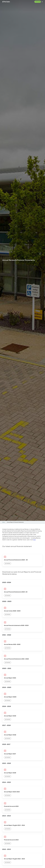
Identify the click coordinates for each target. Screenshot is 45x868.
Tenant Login (37, 1)
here (34, 539)
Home (3, 522)
